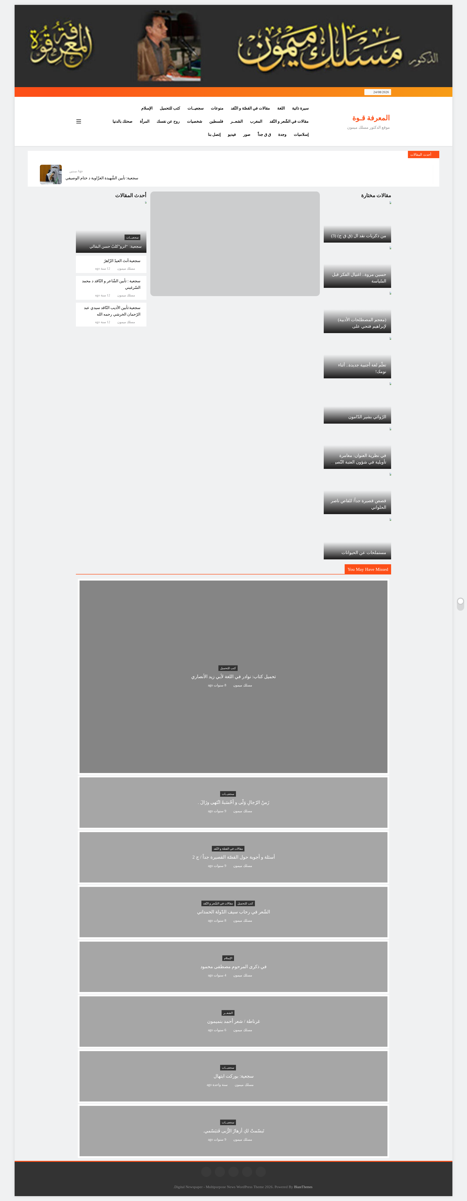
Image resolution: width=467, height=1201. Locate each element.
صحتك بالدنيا (123, 121)
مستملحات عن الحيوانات (363, 552)
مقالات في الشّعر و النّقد (289, 121)
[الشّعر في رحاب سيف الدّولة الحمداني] (233, 934)
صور (247, 134)
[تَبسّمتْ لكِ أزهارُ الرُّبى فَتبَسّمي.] (233, 1153)
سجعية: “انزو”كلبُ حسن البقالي (116, 246)
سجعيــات (196, 108)
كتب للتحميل (170, 108)
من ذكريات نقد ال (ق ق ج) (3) (358, 235)
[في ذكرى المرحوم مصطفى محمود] (233, 989)
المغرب (256, 121)
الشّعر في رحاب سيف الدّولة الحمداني (233, 912)
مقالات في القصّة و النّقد (250, 108)
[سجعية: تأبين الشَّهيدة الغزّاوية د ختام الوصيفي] (51, 174)
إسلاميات (301, 134)
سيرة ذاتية (300, 108)
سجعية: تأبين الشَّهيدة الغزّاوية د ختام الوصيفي (101, 178)
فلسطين (216, 121)
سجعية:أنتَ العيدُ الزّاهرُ (122, 261)
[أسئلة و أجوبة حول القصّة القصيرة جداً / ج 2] (233, 879)
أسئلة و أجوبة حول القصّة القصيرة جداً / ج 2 (233, 857)
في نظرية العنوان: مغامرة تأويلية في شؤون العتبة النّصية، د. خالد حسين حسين (358, 462)
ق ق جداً (264, 134)
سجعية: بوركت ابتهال (234, 1076)
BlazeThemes (303, 1187)
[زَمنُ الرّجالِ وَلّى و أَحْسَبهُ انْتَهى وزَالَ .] (233, 825)
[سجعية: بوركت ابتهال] (233, 1098)
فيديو (232, 134)
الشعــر (237, 121)
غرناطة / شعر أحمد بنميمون (233, 1021)
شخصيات (194, 121)
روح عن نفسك (168, 121)
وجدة (282, 134)
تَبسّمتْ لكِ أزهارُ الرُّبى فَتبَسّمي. (233, 1131)
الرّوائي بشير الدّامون (367, 416)
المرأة (144, 121)
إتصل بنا (214, 134)
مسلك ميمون (126, 268)
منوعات (217, 108)
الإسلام (147, 108)
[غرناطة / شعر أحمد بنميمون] (233, 1044)
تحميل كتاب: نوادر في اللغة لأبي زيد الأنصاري (233, 676)
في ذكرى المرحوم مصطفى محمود (233, 966)
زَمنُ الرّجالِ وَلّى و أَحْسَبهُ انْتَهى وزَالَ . (233, 802)
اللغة (281, 108)
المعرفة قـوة (371, 118)
